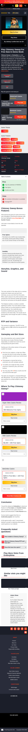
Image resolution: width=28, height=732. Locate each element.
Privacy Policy (14, 647)
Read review (14, 418)
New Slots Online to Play (14, 663)
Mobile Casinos (14, 679)
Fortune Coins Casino (14, 689)
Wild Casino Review (9, 436)
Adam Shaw (14, 595)
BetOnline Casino (8, 469)
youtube (25, 632)
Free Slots (14, 657)
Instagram (18, 628)
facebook (22, 628)
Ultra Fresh (14, 568)
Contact (14, 640)
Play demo (14, 37)
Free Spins (14, 659)
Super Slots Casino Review (11, 403)
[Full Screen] (25, 45)
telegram (25, 628)
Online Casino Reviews (14, 675)
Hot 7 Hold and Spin (13, 588)
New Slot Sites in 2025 (14, 677)
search (13, 6)
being (16, 218)
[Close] (25, 17)
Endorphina (7, 75)
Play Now (14, 414)
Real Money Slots (14, 661)
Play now (20, 102)
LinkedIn (15, 628)
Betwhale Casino (15, 110)
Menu (25, 6)
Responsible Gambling (14, 649)
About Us (14, 642)
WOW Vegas (14, 687)
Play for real (14, 32)
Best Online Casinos (14, 671)
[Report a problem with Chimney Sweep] (25, 13)
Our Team (14, 645)
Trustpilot (11, 628)
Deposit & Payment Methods (14, 673)
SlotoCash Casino (16, 96)
